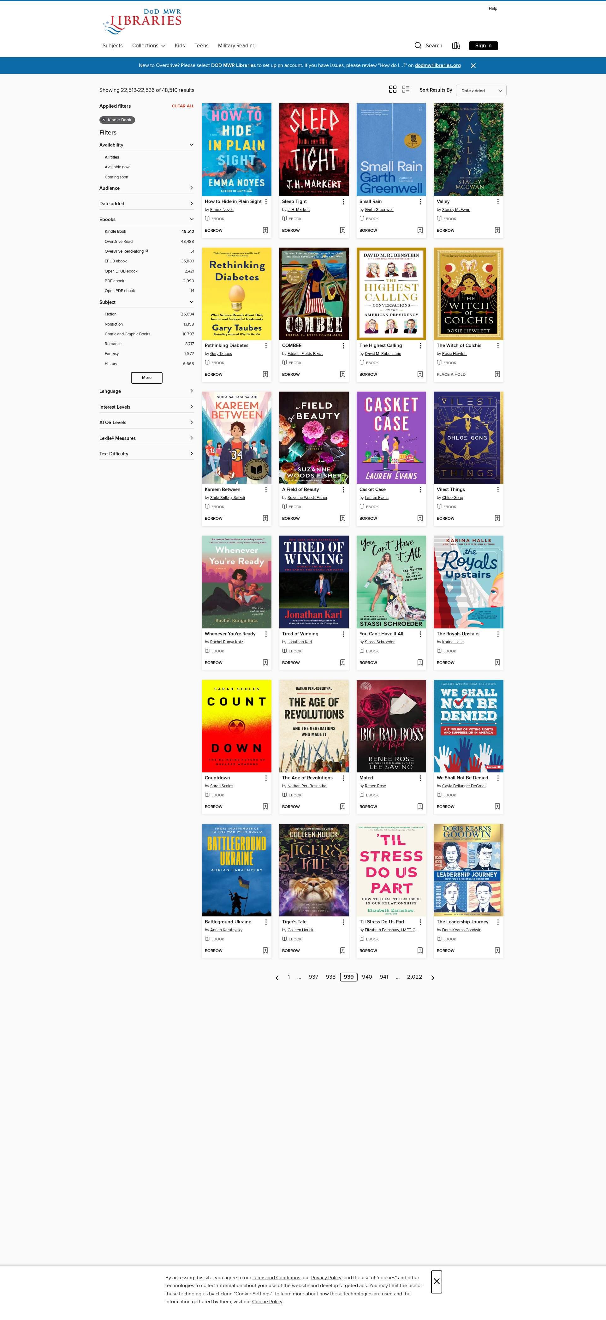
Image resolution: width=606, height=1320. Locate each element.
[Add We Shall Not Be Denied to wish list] (497, 807)
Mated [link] (366, 778)
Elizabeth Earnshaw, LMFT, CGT (392, 930)
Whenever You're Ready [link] (230, 634)
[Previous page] (277, 977)
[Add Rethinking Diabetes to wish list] (265, 375)
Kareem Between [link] (223, 490)
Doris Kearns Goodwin (461, 930)
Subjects (113, 45)
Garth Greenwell (379, 209)
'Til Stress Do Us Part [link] (381, 922)
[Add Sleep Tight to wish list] (343, 231)
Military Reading (237, 45)
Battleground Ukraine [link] (228, 922)
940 (367, 977)
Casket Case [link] (372, 490)
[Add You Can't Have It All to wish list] (420, 663)
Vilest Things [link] (451, 490)
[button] (427, 47)
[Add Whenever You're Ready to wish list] (265, 663)
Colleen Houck (300, 930)
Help (493, 8)
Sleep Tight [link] (294, 202)
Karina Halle (453, 642)
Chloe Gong (452, 497)
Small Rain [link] (370, 202)
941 (384, 977)
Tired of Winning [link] (300, 634)
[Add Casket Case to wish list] (420, 519)
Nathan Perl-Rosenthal (307, 786)
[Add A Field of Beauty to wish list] (343, 519)
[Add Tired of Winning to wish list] (343, 663)
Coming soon (116, 177)
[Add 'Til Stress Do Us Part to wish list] (420, 951)
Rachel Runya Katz (226, 642)
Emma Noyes (222, 209)
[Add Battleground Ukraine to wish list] (265, 951)
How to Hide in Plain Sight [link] (233, 202)
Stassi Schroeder (380, 642)
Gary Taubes (221, 353)
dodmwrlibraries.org (438, 65)
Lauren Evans (377, 497)
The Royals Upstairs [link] (458, 634)
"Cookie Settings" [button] (253, 1294)
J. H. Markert (299, 209)
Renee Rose (375, 786)
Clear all (183, 106)
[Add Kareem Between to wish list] (265, 519)
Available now (117, 167)
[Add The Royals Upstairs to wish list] (497, 663)
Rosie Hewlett (454, 353)
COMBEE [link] (292, 346)
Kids (180, 45)
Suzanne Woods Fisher (307, 497)
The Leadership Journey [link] (463, 922)
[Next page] (433, 977)
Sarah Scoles (221, 786)
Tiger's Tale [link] (294, 922)
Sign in (483, 45)
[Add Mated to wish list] (420, 807)
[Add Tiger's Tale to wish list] (343, 951)
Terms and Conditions (276, 1278)
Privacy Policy (326, 1278)
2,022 (414, 977)
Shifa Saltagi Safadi (227, 497)
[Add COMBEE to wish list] (343, 375)
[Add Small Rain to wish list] (420, 231)
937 (313, 977)
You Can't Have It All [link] (381, 634)
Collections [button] (146, 45)
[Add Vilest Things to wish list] (497, 519)
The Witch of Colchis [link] (459, 346)
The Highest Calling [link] (380, 346)
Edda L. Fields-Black (305, 353)
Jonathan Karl (300, 642)
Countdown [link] (217, 778)
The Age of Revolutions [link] (307, 778)
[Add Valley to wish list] (497, 231)
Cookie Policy (267, 1302)
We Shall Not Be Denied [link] (462, 778)
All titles (112, 157)
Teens (201, 45)
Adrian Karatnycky (226, 930)
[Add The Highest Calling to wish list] (420, 375)
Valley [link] (443, 202)
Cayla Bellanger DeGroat (464, 786)
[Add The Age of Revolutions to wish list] (343, 807)
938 (331, 977)
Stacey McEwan (456, 209)
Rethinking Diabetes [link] (226, 346)
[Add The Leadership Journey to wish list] (497, 951)
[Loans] (456, 47)
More (147, 378)
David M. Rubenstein (383, 353)
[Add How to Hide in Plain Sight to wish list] (265, 231)
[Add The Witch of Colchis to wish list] (497, 375)
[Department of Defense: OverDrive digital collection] (142, 21)
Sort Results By (436, 90)
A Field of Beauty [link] (300, 490)
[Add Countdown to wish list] (265, 807)
